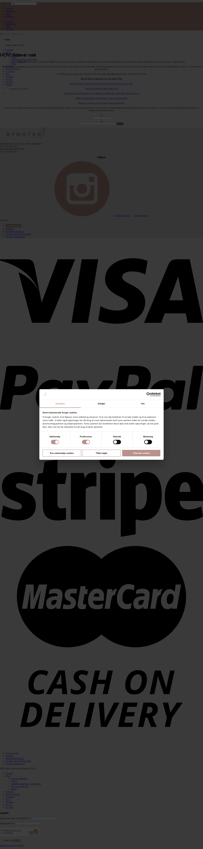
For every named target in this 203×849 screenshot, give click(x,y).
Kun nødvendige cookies (62, 453)
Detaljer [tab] (101, 403)
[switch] (86, 442)
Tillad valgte (101, 453)
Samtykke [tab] (60, 403)
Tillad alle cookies (141, 453)
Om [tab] (143, 403)
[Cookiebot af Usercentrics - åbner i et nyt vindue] (148, 394)
